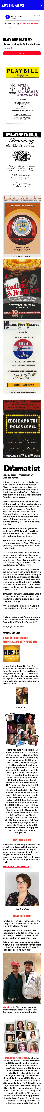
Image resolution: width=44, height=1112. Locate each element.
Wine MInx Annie (9, 1007)
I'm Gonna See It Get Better (28, 23)
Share (11, 27)
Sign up (22, 53)
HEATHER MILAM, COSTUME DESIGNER (16, 866)
